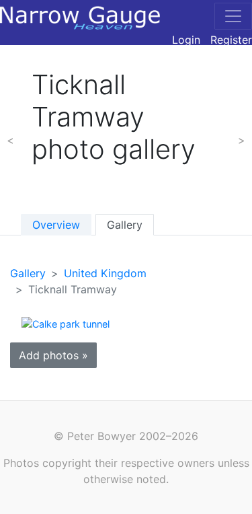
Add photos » (53, 355)
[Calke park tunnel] (66, 323)
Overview (56, 224)
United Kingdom (105, 273)
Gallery (124, 224)
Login (186, 39)
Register (231, 39)
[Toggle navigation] (233, 16)
